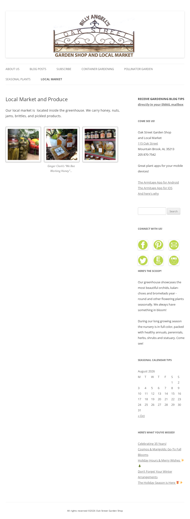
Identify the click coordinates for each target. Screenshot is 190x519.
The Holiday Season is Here (157, 482)
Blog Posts (38, 69)
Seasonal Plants (18, 79)
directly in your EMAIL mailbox (161, 104)
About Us (12, 69)
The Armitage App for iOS (155, 188)
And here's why (148, 193)
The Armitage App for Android (158, 182)
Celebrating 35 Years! (152, 444)
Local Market (51, 79)
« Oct (141, 416)
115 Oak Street (148, 143)
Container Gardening (98, 69)
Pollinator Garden (138, 69)
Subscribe (64, 69)
